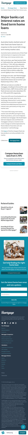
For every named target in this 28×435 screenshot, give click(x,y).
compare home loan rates (14, 164)
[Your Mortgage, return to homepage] (6, 2)
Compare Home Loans (20, 3)
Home (2, 8)
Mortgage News (12, 8)
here (5, 131)
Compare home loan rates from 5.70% (14, 154)
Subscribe (14, 300)
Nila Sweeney (4, 32)
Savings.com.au (21, 429)
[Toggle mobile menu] (23, 427)
